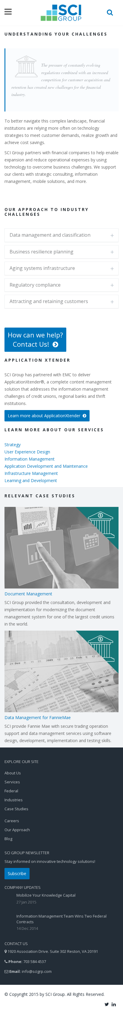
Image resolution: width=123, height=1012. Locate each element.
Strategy (12, 444)
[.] (107, 1004)
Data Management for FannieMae (37, 717)
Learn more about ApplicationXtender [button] (45, 415)
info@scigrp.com (37, 971)
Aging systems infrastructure (42, 268)
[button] (35, 340)
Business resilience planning (41, 251)
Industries (13, 799)
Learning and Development (30, 480)
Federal (11, 791)
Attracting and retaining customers (49, 301)
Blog (8, 838)
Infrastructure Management (31, 473)
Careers (11, 820)
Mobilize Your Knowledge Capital (46, 895)
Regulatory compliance (35, 285)
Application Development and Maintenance (46, 466)
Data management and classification (50, 235)
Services (12, 782)
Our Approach (17, 829)
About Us (12, 773)
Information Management (29, 459)
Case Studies (16, 808)
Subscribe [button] (17, 873)
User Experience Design (27, 452)
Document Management (28, 594)
